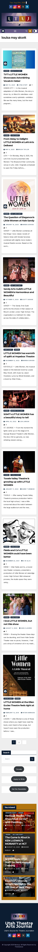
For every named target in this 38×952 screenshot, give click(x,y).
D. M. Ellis (27, 561)
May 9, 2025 (10, 149)
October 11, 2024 (12, 299)
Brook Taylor (23, 149)
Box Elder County (11, 812)
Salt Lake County (16, 213)
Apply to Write (19, 779)
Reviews (6, 71)
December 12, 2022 (12, 360)
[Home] (3, 31)
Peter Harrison (29, 712)
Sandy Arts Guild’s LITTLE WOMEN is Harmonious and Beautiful (19, 292)
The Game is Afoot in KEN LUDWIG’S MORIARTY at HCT (17, 840)
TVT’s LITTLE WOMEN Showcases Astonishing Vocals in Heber (17, 77)
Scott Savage (27, 299)
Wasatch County (16, 71)
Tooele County (15, 475)
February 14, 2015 (12, 712)
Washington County (17, 410)
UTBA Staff (23, 85)
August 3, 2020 (11, 628)
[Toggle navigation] (15, 31)
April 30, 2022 (11, 421)
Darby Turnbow (28, 489)
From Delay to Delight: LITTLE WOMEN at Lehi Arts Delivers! (19, 142)
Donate (19, 769)
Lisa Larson (24, 421)
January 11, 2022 (12, 489)
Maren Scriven (28, 224)
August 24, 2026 (13, 825)
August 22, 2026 (13, 847)
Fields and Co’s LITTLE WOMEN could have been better (18, 553)
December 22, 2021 (12, 561)
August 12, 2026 (13, 890)
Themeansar (19, 947)
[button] (26, 31)
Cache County (8, 698)
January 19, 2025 (12, 224)
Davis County (8, 349)
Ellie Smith (27, 825)
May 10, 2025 (10, 85)
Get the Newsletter (19, 789)
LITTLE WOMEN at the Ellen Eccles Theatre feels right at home (19, 705)
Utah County (15, 135)
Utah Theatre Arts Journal (19, 925)
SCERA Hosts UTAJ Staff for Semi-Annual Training (18, 862)
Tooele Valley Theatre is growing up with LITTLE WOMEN (17, 481)
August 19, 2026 (13, 869)
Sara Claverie (26, 628)
